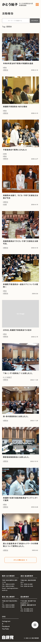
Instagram (6, 621)
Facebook (6, 626)
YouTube (5, 629)
